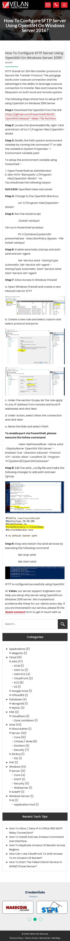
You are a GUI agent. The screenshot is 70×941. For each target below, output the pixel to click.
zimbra (16, 754)
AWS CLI (19, 670)
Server (16, 733)
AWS (14, 661)
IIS (13, 800)
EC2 (16, 682)
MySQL (16, 708)
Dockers (19, 746)
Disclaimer (44, 938)
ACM (17, 666)
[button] (29, 919)
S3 (15, 687)
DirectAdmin (20, 729)
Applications (17, 649)
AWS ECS (19, 674)
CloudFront (21, 678)
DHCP (17, 779)
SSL (16, 758)
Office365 (18, 695)
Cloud (12, 657)
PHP (11, 762)
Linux (12, 724)
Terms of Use (31, 938)
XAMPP (16, 792)
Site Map (56, 938)
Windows (15, 767)
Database (15, 699)
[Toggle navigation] (64, 5)
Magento (17, 653)
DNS (11, 712)
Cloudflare (18, 716)
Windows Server (19, 796)
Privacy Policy (16, 938)
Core (17, 737)
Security (19, 750)
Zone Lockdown (24, 720)
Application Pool (24, 804)
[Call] (56, 5)
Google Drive (20, 691)
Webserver (21, 788)
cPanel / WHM (23, 741)
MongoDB (18, 703)
